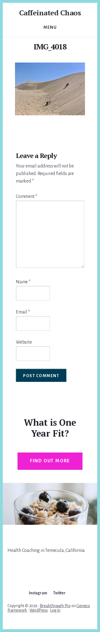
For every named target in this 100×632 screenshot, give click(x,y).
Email (23, 312)
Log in (55, 610)
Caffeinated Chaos (50, 12)
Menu (50, 27)
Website (24, 342)
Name (23, 281)
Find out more (50, 460)
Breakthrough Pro (55, 606)
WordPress (38, 610)
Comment (26, 196)
